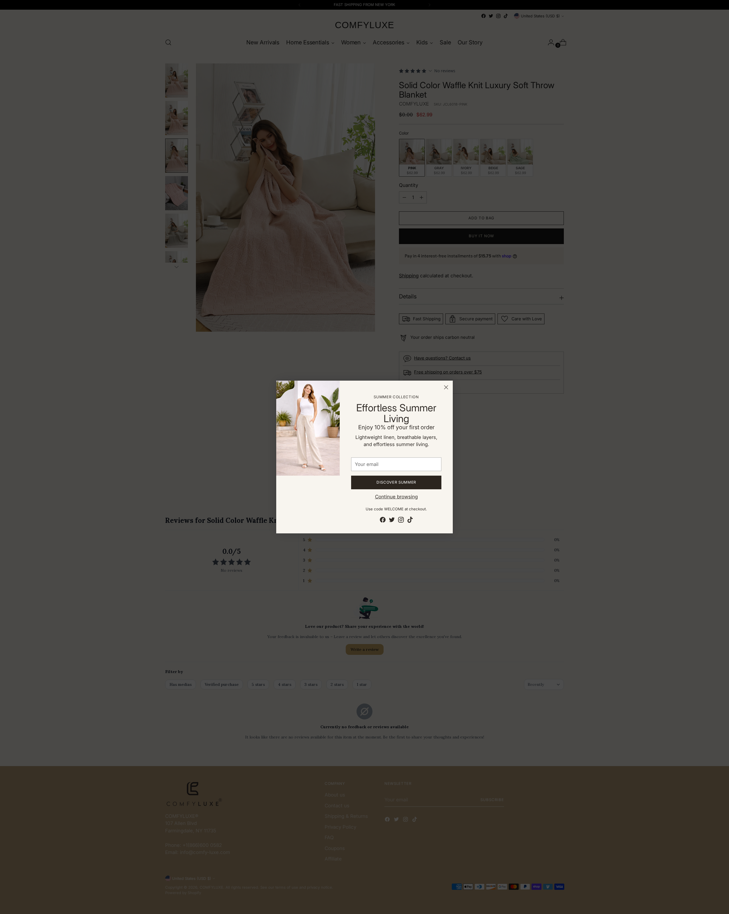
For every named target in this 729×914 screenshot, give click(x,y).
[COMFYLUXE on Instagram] (401, 520)
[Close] (446, 387)
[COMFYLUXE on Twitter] (391, 520)
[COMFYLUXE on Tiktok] (410, 520)
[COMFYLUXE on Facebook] (382, 520)
